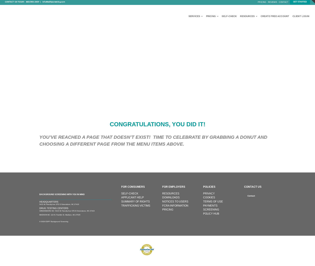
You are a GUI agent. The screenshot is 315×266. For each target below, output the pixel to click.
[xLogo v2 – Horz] (29, 6)
